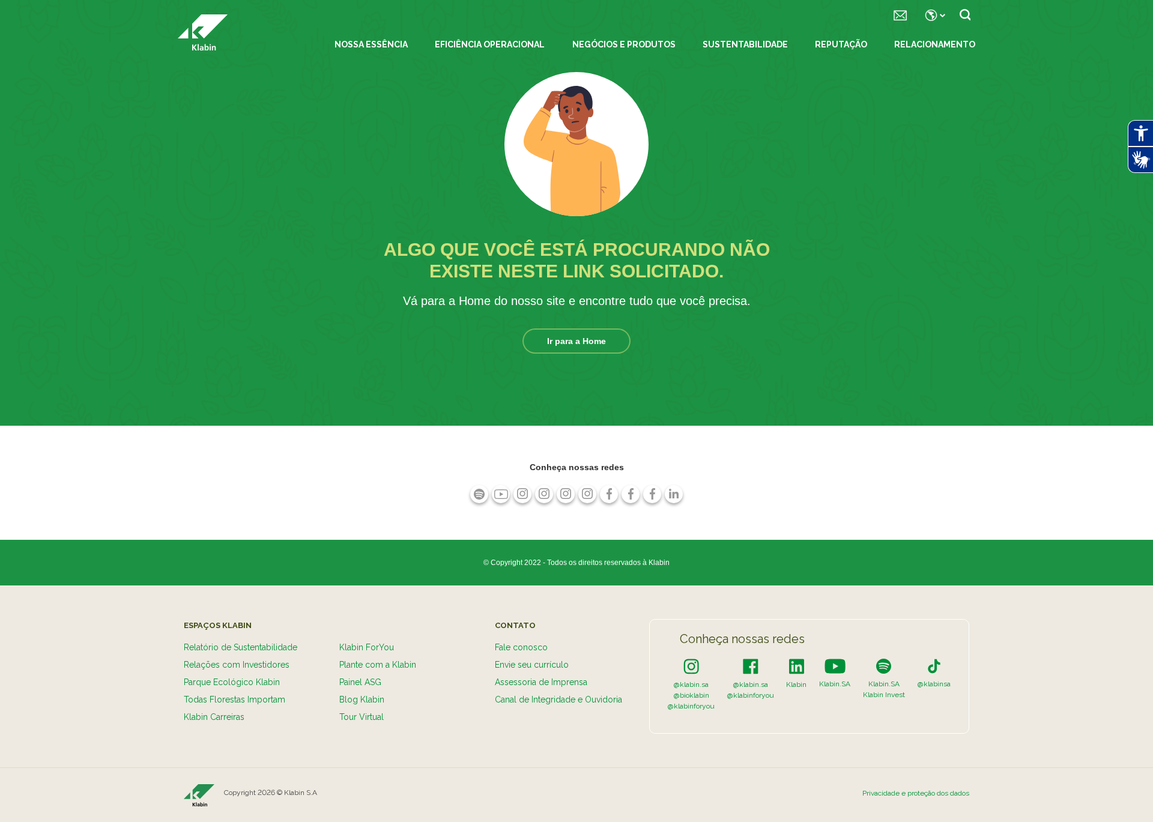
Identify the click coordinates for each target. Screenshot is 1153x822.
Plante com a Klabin (377, 664)
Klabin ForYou (366, 647)
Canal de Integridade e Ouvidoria (558, 699)
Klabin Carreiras (214, 717)
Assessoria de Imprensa (541, 682)
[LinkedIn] (796, 666)
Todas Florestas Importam (234, 699)
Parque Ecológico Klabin (232, 682)
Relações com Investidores (236, 664)
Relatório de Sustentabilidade (240, 647)
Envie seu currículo (532, 664)
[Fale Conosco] (900, 15)
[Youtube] (835, 666)
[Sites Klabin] (932, 15)
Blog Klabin (361, 699)
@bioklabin (691, 695)
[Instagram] (691, 666)
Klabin (796, 684)
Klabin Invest (884, 695)
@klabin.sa (691, 684)
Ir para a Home (576, 341)
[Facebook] (750, 666)
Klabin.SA (834, 684)
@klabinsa (934, 684)
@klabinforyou (691, 706)
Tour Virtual (361, 717)
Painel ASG (360, 682)
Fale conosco (521, 647)
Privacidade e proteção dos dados (915, 793)
